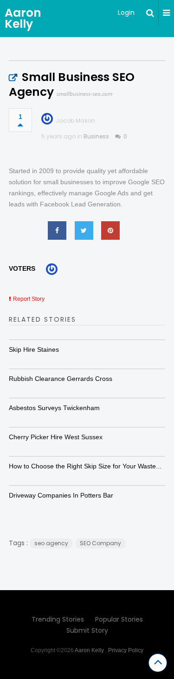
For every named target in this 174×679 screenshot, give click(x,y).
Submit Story (87, 630)
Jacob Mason (75, 121)
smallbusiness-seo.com (84, 94)
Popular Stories (119, 619)
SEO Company (100, 543)
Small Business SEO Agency (72, 84)
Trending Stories (58, 619)
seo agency (51, 543)
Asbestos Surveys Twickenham (54, 407)
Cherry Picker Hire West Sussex (56, 437)
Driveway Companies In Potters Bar (61, 495)
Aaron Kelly (23, 18)
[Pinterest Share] (110, 230)
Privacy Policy (125, 650)
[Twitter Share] (84, 230)
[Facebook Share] (57, 230)
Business (96, 136)
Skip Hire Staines (34, 349)
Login (126, 12)
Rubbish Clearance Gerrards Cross (60, 378)
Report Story (29, 299)
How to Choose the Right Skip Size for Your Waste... (85, 466)
